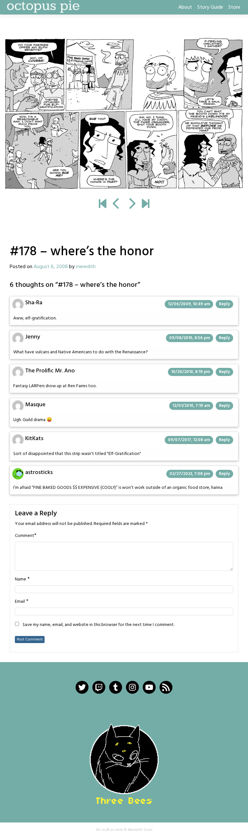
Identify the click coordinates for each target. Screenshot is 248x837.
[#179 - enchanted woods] (124, 114)
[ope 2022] (145, 204)
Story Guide (210, 7)
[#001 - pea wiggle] (102, 204)
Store (234, 7)
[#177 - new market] (116, 204)
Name (20, 579)
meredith (86, 267)
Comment (24, 536)
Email (20, 602)
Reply (224, 304)
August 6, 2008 (51, 267)
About (185, 7)
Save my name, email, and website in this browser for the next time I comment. (98, 625)
